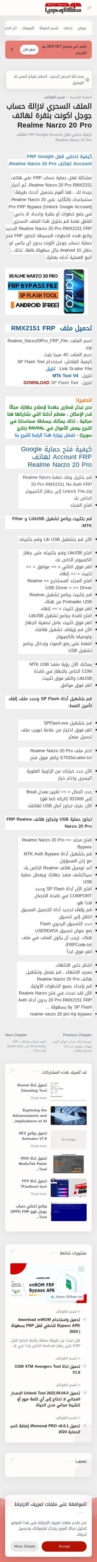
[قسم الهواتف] (66, 1311)
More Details (24, 1546)
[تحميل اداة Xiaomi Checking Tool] (69, 1091)
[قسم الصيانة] (48, 28)
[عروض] (82, 28)
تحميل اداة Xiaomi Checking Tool (32, 1088)
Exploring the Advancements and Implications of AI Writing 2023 (29, 1116)
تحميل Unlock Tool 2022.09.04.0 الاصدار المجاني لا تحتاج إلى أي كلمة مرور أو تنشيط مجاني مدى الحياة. (45, 1399)
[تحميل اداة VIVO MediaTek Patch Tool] (69, 1163)
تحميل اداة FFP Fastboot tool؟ (34, 1184)
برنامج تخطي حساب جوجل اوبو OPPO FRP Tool (28, 1212)
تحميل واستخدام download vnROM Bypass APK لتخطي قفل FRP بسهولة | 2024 (45, 1325)
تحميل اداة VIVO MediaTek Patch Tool (33, 1164)
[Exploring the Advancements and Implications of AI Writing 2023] (69, 1115)
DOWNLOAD (36, 382)
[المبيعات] (28, 28)
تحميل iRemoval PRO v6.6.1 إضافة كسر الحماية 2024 (45, 1429)
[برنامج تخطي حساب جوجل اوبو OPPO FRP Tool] (69, 1211)
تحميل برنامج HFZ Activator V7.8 (33, 1136)
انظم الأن (29, 50)
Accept (64, 1546)
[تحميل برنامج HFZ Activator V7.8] (69, 1139)
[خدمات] (68, 28)
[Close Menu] (11, 49)
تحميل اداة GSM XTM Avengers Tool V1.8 (47, 1370)
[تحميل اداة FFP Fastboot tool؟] (69, 1187)
